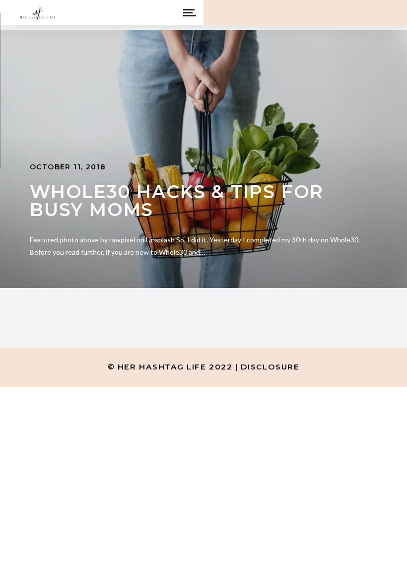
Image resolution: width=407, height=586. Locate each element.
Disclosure (270, 366)
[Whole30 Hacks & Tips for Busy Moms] (203, 159)
